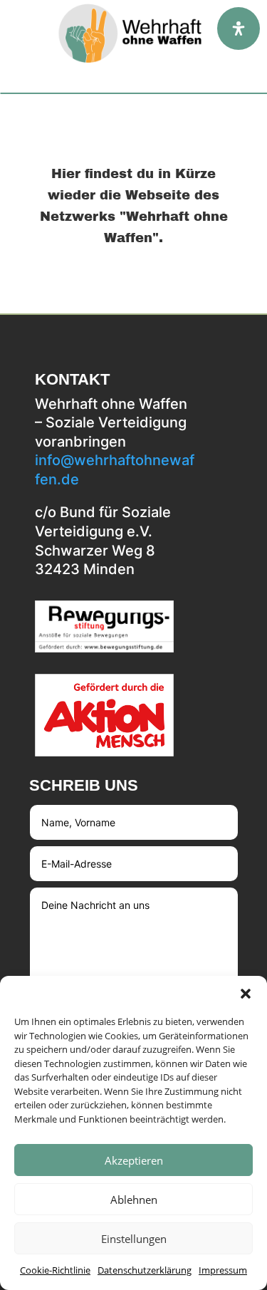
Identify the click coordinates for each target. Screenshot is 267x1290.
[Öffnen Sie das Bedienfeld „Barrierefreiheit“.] (238, 28)
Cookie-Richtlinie (55, 1270)
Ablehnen (133, 1199)
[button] (246, 994)
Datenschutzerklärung (145, 1270)
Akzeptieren (134, 1160)
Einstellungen (134, 1239)
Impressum (223, 1270)
